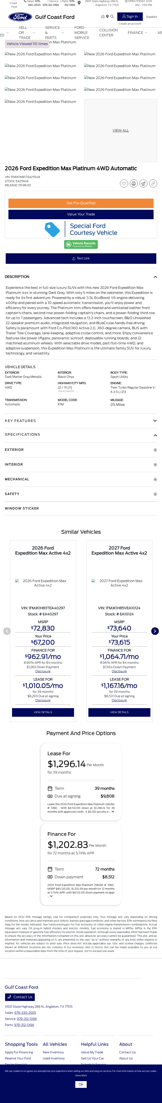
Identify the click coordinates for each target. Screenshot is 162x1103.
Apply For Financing (19, 1052)
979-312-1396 (51, 5)
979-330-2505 (25, 1012)
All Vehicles (55, 1044)
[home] (103, 16)
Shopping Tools (21, 1044)
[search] (112, 16)
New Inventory (53, 1052)
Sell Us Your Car (92, 1058)
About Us (126, 1058)
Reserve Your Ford (18, 1058)
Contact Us (22, 997)
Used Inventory (54, 1058)
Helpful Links (95, 1044)
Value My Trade (92, 1052)
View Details (43, 712)
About (125, 1044)
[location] (79, 3)
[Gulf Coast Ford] (41, 17)
